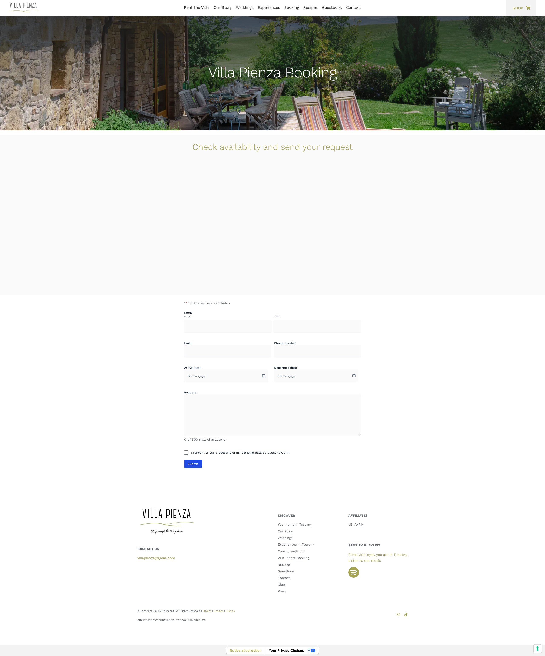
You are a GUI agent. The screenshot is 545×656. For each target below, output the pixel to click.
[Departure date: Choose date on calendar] (353, 375)
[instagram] (398, 614)
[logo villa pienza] (24, 4)
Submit (193, 464)
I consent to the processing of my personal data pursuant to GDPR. (240, 452)
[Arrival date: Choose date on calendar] (263, 375)
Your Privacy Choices (286, 650)
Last (277, 316)
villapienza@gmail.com (156, 558)
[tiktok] (406, 614)
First (187, 316)
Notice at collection (246, 650)
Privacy (207, 610)
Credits (230, 610)
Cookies (218, 610)
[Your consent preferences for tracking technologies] (538, 649)
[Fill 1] (353, 569)
